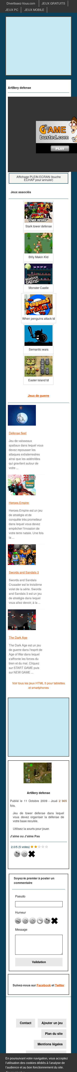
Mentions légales (50, 1044)
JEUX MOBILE (34, 10)
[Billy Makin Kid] (38, 233)
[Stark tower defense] (38, 202)
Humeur (20, 912)
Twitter (59, 985)
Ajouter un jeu (52, 1023)
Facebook (44, 985)
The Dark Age (18, 637)
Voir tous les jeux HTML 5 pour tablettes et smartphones (38, 685)
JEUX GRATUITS (53, 3)
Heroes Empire (19, 503)
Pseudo (20, 896)
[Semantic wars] (38, 325)
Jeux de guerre (38, 395)
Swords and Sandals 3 (24, 572)
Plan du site (54, 1033)
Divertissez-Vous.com (21, 3)
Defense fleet (17, 433)
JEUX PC (11, 10)
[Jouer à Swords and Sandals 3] (22, 564)
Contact (25, 1023)
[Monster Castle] (38, 264)
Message (21, 929)
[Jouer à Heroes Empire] (22, 495)
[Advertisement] (38, 46)
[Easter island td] (38, 356)
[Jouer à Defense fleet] (22, 425)
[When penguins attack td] (38, 295)
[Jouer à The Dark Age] (22, 630)
